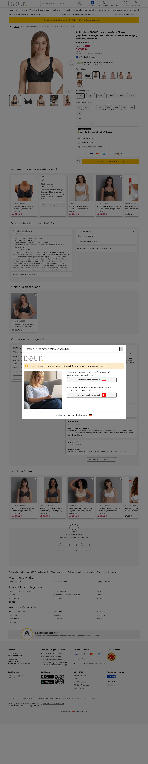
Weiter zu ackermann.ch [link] (89, 395)
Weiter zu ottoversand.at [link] (89, 380)
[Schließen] (121, 349)
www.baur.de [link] (72, 415)
